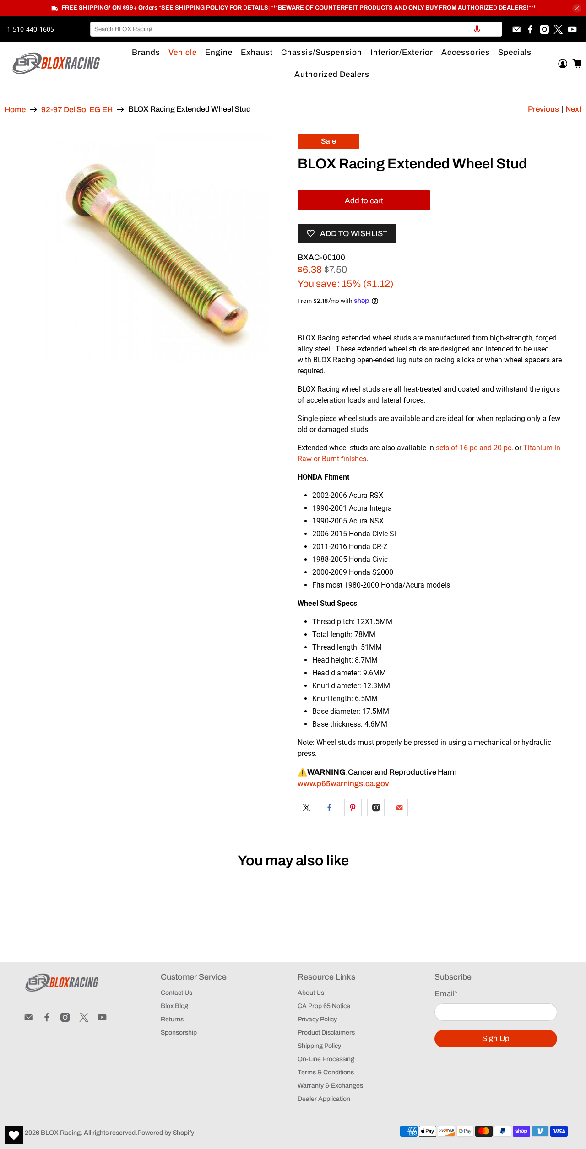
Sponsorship (179, 1032)
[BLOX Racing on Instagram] (544, 29)
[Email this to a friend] (399, 807)
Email (446, 993)
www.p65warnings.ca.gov (343, 783)
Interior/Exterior (401, 52)
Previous (543, 109)
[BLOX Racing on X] (558, 29)
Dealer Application (324, 1098)
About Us (311, 992)
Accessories (465, 52)
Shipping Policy (319, 1045)
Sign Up (496, 1038)
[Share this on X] (306, 807)
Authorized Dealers (331, 74)
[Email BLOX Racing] (516, 29)
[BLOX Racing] (56, 63)
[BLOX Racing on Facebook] (530, 29)
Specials (515, 52)
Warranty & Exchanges (330, 1085)
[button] (477, 29)
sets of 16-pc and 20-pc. (474, 447)
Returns (172, 1019)
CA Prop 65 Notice (324, 1006)
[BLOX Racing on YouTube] (572, 29)
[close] (576, 8)
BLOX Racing (61, 1132)
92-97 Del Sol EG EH (77, 109)
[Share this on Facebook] (329, 807)
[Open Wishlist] (14, 1135)
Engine (219, 52)
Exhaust (257, 52)
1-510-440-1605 (30, 29)
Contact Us (176, 992)
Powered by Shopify (165, 1132)
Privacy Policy (317, 1019)
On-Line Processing (326, 1059)
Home (15, 109)
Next (573, 109)
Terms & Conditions (326, 1072)
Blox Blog (174, 1006)
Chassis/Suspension (321, 52)
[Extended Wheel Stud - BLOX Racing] (155, 248)
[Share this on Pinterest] (353, 807)
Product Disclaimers (326, 1032)
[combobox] (296, 29)
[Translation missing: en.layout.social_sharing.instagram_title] (376, 807)
